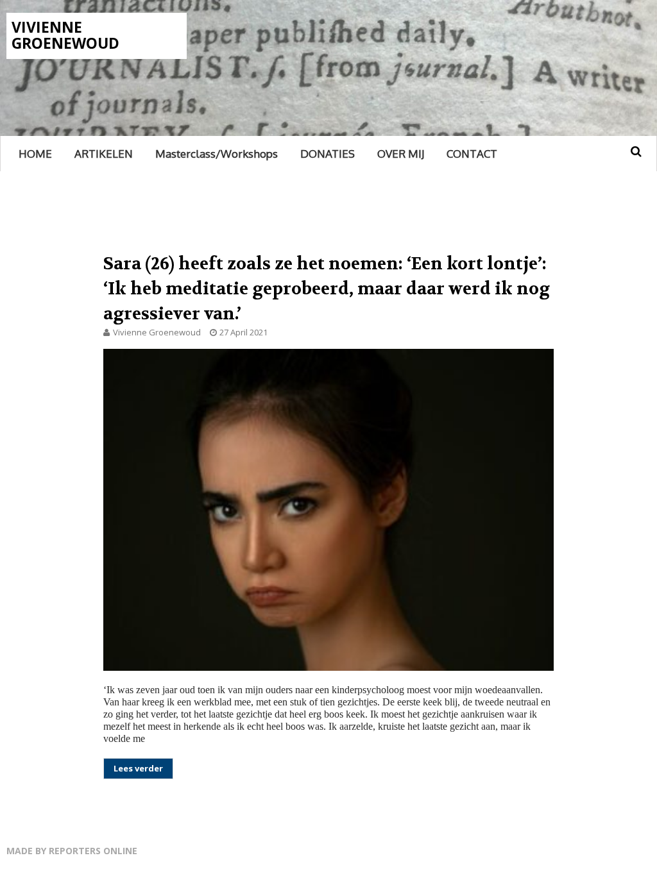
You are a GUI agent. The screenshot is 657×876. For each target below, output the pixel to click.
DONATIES (327, 153)
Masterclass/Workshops (216, 153)
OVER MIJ (400, 153)
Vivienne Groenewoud (65, 35)
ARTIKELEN (103, 153)
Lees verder (138, 768)
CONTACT (472, 153)
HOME (35, 153)
